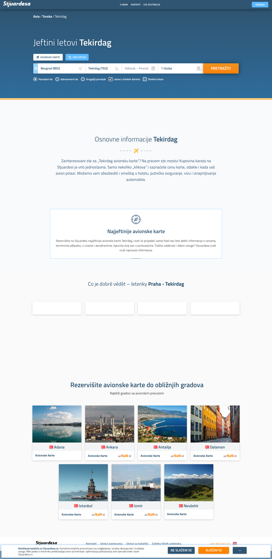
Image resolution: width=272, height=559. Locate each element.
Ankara (112, 447)
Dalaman (217, 447)
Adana (59, 447)
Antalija (164, 447)
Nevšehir (191, 505)
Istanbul (85, 505)
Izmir (138, 505)
